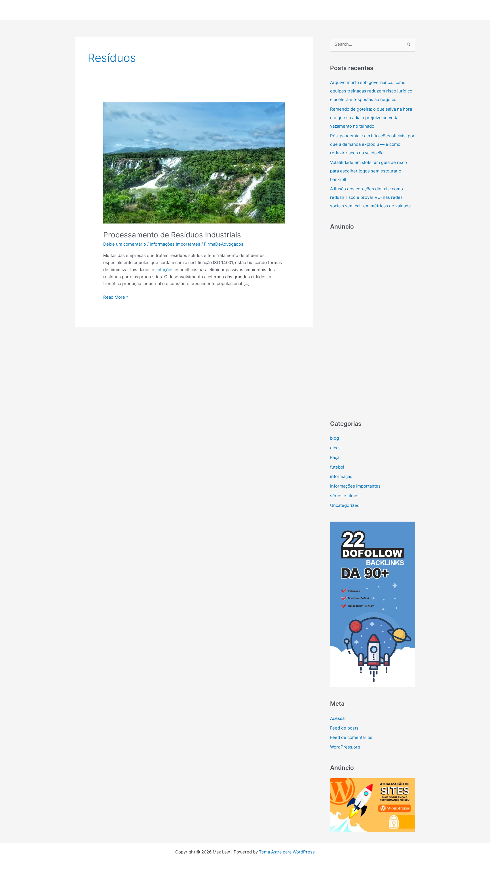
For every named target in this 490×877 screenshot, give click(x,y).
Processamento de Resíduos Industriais (172, 234)
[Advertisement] (372, 322)
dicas (335, 447)
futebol (337, 467)
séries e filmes (345, 495)
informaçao (341, 476)
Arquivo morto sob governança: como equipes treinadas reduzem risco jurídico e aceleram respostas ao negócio (371, 91)
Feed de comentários (351, 737)
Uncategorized (345, 505)
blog (334, 438)
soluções (164, 269)
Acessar (338, 718)
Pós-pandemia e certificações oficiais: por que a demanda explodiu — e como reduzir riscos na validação (372, 144)
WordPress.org (345, 747)
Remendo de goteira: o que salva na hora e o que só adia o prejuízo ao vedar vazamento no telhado (371, 117)
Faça (334, 457)
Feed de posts (344, 728)
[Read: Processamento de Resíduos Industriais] (194, 162)
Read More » (115, 297)
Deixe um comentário (124, 244)
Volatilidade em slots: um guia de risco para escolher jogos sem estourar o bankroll (368, 171)
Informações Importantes (175, 244)
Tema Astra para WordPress (287, 852)
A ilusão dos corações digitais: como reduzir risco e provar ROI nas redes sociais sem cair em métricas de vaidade (370, 197)
